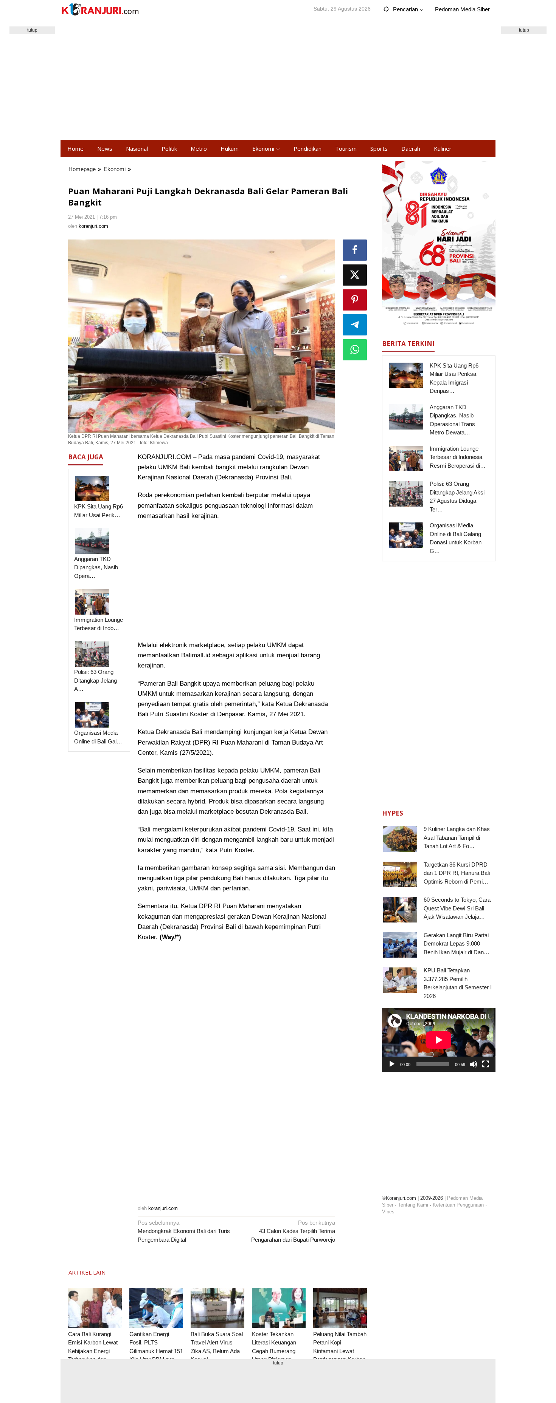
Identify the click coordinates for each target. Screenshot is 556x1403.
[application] (438, 1040)
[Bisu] (473, 1064)
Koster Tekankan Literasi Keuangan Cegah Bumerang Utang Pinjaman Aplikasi (274, 1351)
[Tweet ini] (355, 275)
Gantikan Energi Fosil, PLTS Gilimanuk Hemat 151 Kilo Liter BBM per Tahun (156, 1351)
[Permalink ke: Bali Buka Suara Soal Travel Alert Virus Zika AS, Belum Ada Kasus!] (217, 1308)
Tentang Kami (413, 1205)
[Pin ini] (355, 300)
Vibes (388, 1211)
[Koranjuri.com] (100, 9)
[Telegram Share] (355, 324)
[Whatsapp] (355, 349)
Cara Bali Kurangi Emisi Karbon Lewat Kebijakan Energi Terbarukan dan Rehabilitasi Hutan (93, 1351)
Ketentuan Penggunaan (458, 1205)
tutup (32, 30)
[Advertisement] (278, 79)
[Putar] (392, 1064)
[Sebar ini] (355, 250)
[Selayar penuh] (485, 1064)
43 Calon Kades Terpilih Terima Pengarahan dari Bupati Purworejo (293, 1231)
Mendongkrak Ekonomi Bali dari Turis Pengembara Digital (184, 1231)
